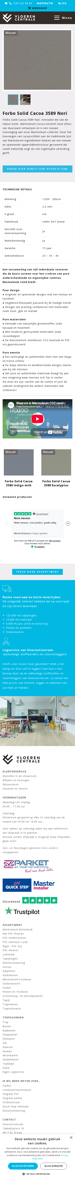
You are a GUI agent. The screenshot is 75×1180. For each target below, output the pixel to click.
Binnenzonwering (14, 962)
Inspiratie (45, 3)
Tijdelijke (8, 1063)
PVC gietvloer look (15, 942)
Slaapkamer (10, 1034)
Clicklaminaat (11, 1102)
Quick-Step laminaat (16, 1106)
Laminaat (9, 954)
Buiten (7, 1026)
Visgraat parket (12, 1098)
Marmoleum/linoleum (17, 979)
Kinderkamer (11, 1059)
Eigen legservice (13, 1072)
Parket (7, 987)
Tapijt (6, 1000)
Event (6, 1068)
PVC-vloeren (11, 950)
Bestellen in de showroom (20, 776)
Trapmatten (10, 1004)
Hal (5, 1043)
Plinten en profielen (15, 991)
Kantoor (8, 1047)
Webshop (39, 8)
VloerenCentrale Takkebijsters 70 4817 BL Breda (13, 1128)
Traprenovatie (12, 1008)
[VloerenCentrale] (19, 17)
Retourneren (11, 784)
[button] (37, 1174)
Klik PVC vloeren (13, 933)
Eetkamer (9, 1038)
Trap (6, 1022)
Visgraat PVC (11, 1094)
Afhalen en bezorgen (16, 780)
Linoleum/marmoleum (17, 1090)
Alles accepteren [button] (23, 1165)
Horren (7, 967)
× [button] (71, 1137)
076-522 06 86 (22, 3)
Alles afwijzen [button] (53, 1165)
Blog (62, 3)
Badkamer (9, 1030)
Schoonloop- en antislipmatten (23, 996)
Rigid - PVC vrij (12, 946)
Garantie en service (15, 788)
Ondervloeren (11, 983)
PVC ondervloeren (14, 937)
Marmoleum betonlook (18, 929)
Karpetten (9, 971)
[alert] (37, 1157)
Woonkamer (10, 1055)
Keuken (7, 1051)
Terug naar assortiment (37, 571)
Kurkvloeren (10, 975)
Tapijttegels (10, 958)
